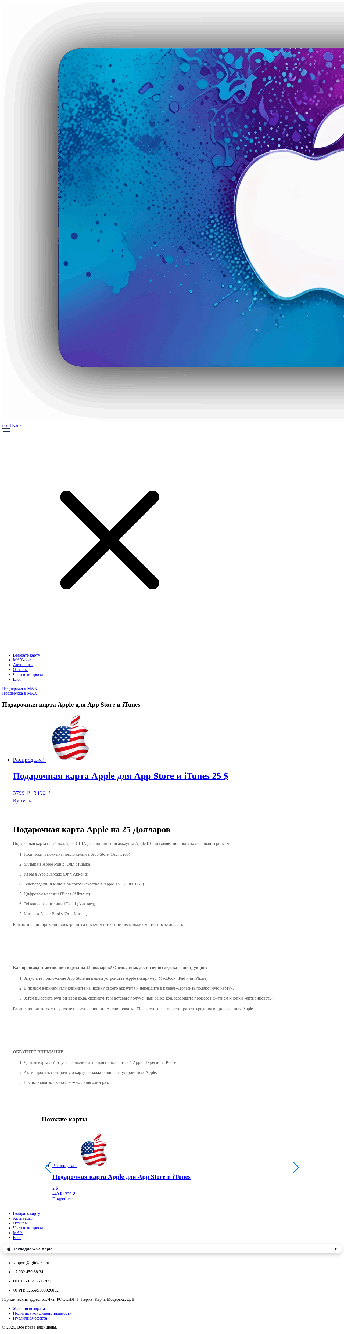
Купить (22, 800)
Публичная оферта (30, 1318)
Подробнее (62, 1199)
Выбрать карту (26, 655)
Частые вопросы (28, 674)
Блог (17, 679)
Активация (23, 664)
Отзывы (20, 669)
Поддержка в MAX (19, 688)
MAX (18, 1232)
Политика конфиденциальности (42, 1313)
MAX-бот (22, 660)
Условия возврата (29, 1308)
